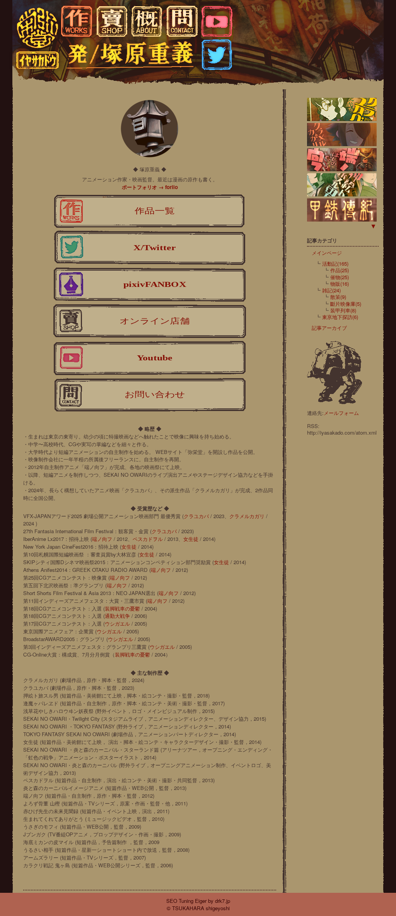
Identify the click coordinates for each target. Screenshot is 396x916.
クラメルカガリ (247, 516)
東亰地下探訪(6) (340, 317)
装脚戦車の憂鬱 (122, 608)
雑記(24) (331, 290)
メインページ (324, 252)
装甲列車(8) (343, 310)
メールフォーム (341, 412)
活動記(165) (335, 263)
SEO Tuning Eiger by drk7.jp (198, 900)
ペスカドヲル (148, 538)
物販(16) (339, 283)
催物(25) (339, 277)
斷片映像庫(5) (345, 303)
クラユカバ (196, 516)
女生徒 (190, 538)
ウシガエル (117, 623)
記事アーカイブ (327, 327)
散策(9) (338, 296)
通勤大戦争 (117, 615)
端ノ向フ (102, 538)
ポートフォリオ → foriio (150, 187)
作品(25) (339, 270)
